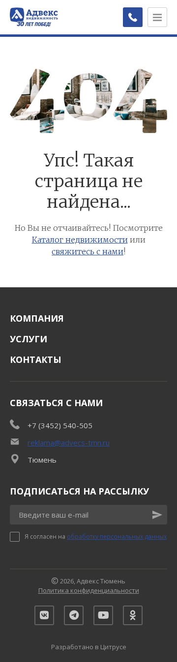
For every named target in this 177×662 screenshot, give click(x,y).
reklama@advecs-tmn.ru (69, 442)
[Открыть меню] (157, 17)
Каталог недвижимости (80, 240)
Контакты (35, 359)
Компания (37, 318)
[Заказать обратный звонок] (133, 17)
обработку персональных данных (117, 536)
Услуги (28, 339)
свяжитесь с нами (87, 251)
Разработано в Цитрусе (88, 646)
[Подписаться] (157, 514)
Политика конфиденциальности (88, 590)
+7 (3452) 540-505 (60, 425)
